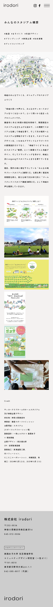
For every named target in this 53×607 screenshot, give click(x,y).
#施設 (7, 33)
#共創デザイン (32, 33)
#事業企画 (27, 38)
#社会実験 (38, 38)
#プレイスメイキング (14, 43)
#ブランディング (12, 38)
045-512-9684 (12, 534)
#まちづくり (17, 33)
